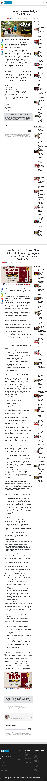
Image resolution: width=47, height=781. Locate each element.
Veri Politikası (3, 765)
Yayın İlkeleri (3, 764)
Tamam (40, 779)
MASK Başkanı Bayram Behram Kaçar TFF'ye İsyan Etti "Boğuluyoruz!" (41, 54)
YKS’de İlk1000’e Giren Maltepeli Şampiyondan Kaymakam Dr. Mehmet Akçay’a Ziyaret (41, 42)
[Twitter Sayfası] (3, 756)
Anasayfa (3, 7)
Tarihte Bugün (35, 763)
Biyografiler (44, 755)
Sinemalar (36, 765)
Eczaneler (36, 760)
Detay (35, 779)
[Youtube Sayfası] (7, 756)
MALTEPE (21, 2)
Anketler (43, 754)
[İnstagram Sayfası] (5, 756)
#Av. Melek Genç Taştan (9, 706)
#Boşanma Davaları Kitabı (20, 706)
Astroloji (43, 759)
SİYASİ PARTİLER (27, 759)
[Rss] (11, 756)
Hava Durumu (36, 753)
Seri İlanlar (36, 766)
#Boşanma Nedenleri (23, 707)
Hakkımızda (3, 762)
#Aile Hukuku (15, 707)
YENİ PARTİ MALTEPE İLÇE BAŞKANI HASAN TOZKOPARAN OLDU (41, 64)
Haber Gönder (3, 771)
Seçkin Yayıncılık (8, 308)
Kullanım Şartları (4, 769)
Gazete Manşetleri (36, 771)
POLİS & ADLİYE (27, 762)
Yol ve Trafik (35, 756)
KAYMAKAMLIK (27, 758)
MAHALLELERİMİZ (35, 2)
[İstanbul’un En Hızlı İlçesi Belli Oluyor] (16, 28)
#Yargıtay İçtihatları (22, 708)
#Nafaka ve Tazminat (16, 709)
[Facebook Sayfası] (1, 756)
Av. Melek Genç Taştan (18, 374)
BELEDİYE (27, 2)
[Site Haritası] (1, 758)
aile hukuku (16, 302)
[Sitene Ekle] (3, 758)
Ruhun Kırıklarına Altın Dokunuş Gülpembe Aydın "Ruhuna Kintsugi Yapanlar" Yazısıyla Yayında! (40, 116)
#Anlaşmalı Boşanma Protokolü (11, 708)
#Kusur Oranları (8, 709)
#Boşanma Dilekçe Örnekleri (10, 711)
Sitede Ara (44, 752)
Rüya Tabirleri (43, 758)
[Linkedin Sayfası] (9, 756)
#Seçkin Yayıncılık (8, 707)
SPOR (7, 7)
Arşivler (19, 759)
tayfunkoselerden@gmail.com (16, 718)
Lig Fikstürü (36, 761)
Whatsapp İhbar (4, 770)
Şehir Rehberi (35, 769)
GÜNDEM (15, 2)
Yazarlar (19, 757)
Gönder (29, 131)
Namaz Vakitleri (36, 758)
